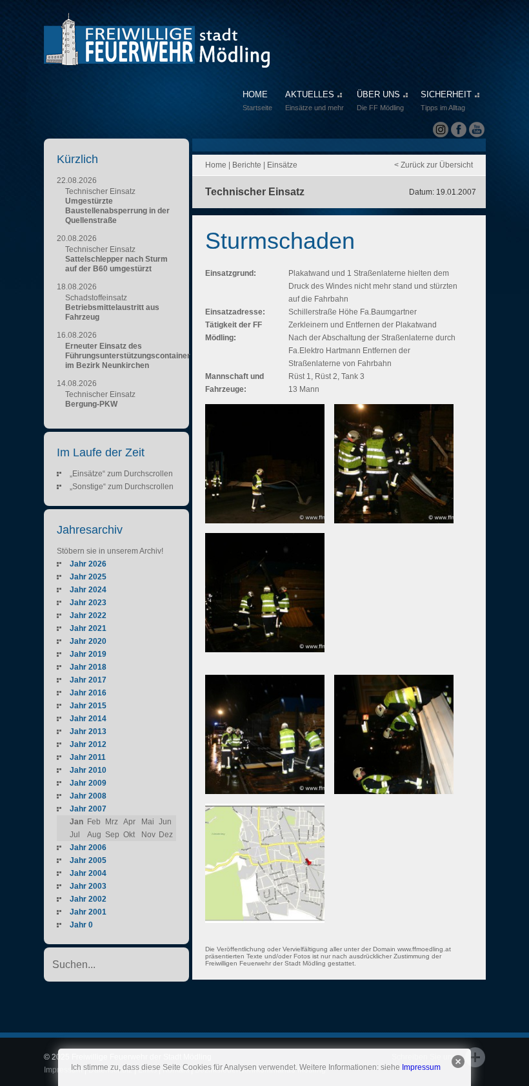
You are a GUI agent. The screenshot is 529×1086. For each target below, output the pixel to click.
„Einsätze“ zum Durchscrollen (121, 473)
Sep (112, 834)
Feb (94, 821)
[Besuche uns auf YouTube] (477, 130)
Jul (75, 834)
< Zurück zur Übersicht (433, 165)
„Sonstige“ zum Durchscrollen (122, 486)
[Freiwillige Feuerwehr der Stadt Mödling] (157, 55)
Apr (129, 821)
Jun (165, 821)
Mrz (111, 821)
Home (215, 165)
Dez (166, 834)
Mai (147, 821)
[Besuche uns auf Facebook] (459, 130)
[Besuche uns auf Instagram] (441, 130)
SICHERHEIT (446, 101)
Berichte (246, 165)
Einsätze (282, 165)
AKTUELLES (314, 101)
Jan (76, 821)
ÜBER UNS (380, 101)
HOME (257, 101)
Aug (94, 834)
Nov (148, 834)
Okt (129, 834)
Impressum (421, 1067)
